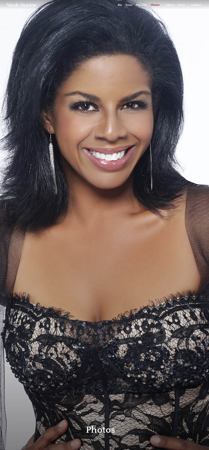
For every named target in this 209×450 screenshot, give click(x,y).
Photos (155, 5)
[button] (156, 5)
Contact (196, 5)
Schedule (141, 5)
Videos (170, 5)
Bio (120, 5)
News (128, 5)
